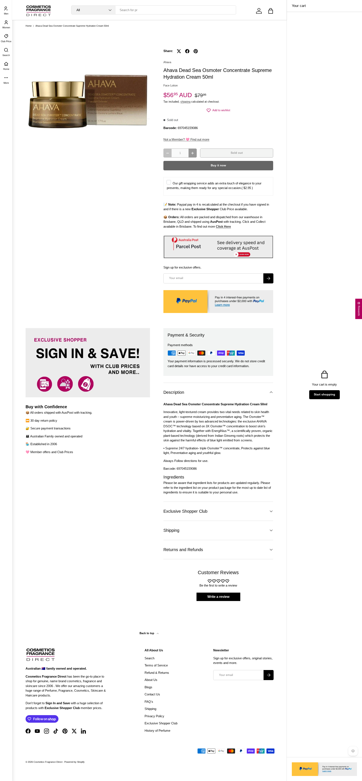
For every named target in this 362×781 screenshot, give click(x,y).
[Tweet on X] (179, 51)
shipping (185, 101)
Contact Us (152, 694)
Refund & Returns (157, 672)
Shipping (150, 709)
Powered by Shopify (74, 762)
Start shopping (324, 394)
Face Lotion (170, 85)
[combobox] (153, 10)
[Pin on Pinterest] (195, 51)
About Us (151, 680)
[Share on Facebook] (187, 51)
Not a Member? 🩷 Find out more (186, 139)
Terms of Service (156, 665)
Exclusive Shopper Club (161, 723)
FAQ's (149, 701)
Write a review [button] (218, 596)
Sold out (237, 152)
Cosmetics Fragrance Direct (48, 762)
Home (29, 26)
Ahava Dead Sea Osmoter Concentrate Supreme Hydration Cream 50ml (72, 26)
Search (149, 658)
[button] (270, 11)
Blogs (148, 687)
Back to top (147, 633)
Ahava (167, 62)
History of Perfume (157, 730)
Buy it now (218, 165)
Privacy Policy (154, 716)
